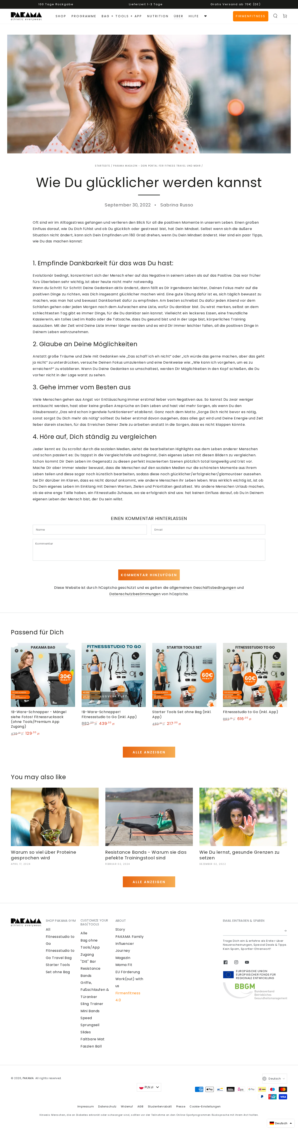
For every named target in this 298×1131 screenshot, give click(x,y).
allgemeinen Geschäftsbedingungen (203, 587)
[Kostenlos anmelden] (285, 930)
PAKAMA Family (129, 936)
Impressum (85, 1106)
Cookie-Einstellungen (205, 1106)
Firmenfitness (250, 16)
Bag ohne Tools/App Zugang (90, 947)
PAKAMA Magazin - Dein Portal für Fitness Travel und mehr (157, 165)
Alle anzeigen (149, 752)
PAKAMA (28, 1078)
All (48, 929)
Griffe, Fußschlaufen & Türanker (94, 989)
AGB (140, 1106)
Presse (180, 1106)
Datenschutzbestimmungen (135, 593)
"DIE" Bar (88, 961)
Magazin (122, 957)
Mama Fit (123, 964)
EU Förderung (127, 971)
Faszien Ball (91, 1046)
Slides (85, 1032)
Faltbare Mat (92, 1039)
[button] (275, 16)
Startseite (102, 165)
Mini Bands (90, 1010)
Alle (83, 933)
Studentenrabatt (160, 1106)
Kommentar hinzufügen (149, 575)
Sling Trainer (91, 1003)
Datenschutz (107, 1106)
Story (120, 929)
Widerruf (127, 1106)
